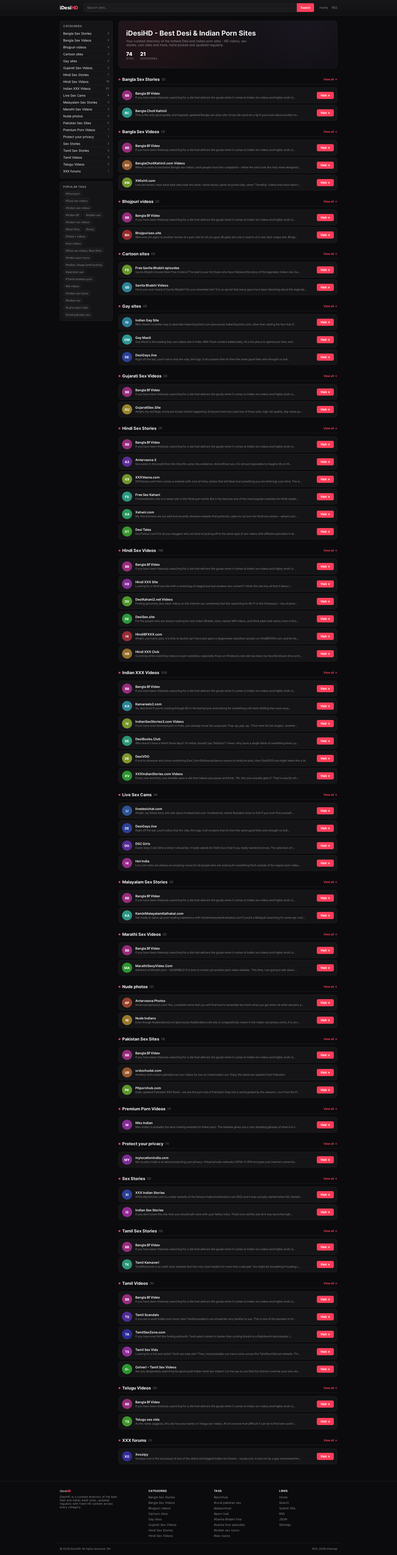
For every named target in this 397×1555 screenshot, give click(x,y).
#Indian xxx (73, 300)
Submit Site (287, 1508)
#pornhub (221, 1497)
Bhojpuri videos (159, 1508)
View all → (330, 79)
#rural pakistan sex (78, 314)
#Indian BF (72, 215)
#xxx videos (73, 243)
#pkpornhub (222, 1508)
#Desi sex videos (77, 200)
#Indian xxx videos (77, 222)
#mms (90, 229)
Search (305, 7)
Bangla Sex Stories (161, 1497)
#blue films (73, 229)
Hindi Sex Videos (160, 1536)
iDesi (69, 8)
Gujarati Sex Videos (162, 1525)
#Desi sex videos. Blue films (83, 250)
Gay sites (155, 1519)
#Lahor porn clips (77, 307)
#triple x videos (75, 236)
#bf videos (72, 286)
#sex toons (222, 1536)
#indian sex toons (77, 293)
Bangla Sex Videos (161, 1502)
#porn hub (221, 1514)
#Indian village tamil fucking (84, 265)
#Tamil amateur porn (79, 279)
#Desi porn (73, 193)
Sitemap (285, 1525)
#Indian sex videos (78, 208)
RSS (334, 7)
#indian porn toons (78, 257)
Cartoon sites (158, 1514)
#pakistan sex (75, 272)
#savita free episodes (229, 1525)
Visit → (325, 95)
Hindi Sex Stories (160, 1530)
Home (324, 7)
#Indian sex (93, 215)
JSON (283, 1519)
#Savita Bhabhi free (228, 1519)
